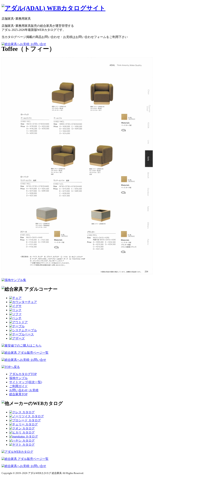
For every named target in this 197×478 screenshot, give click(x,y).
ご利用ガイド (18, 386)
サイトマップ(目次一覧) (25, 382)
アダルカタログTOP (23, 374)
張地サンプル (18, 378)
